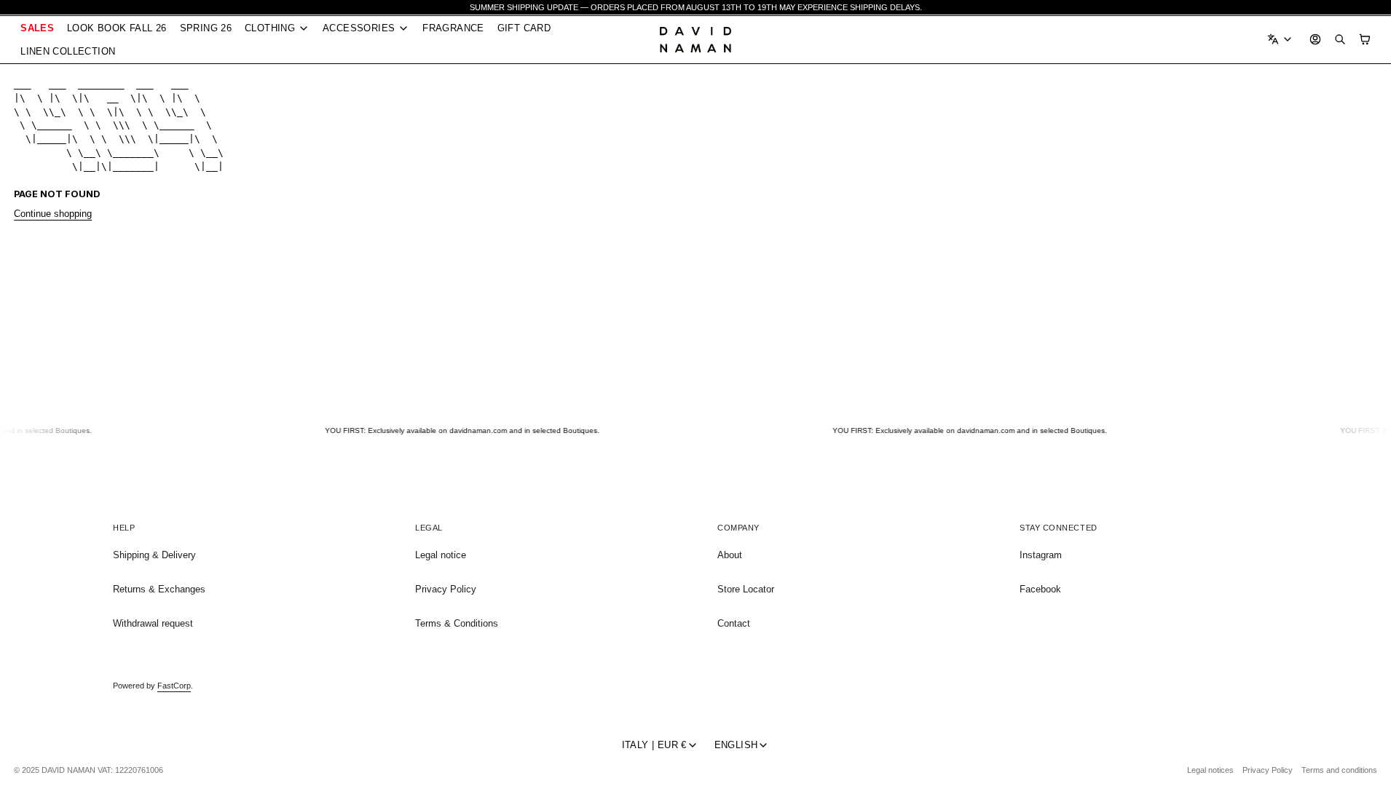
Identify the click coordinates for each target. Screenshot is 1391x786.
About (729, 554)
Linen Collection (67, 51)
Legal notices (1210, 770)
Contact (733, 623)
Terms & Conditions (456, 623)
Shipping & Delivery (154, 554)
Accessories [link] (359, 28)
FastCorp (174, 685)
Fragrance (453, 28)
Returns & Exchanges (159, 589)
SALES (37, 28)
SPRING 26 (206, 28)
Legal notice (440, 554)
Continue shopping (53, 213)
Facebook (1040, 589)
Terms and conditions (1339, 770)
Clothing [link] (270, 28)
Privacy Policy (445, 589)
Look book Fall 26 (117, 28)
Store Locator (745, 589)
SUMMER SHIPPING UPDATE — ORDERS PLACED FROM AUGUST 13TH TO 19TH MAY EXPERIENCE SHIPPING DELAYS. (696, 7)
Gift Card (524, 28)
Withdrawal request (153, 623)
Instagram (1041, 554)
